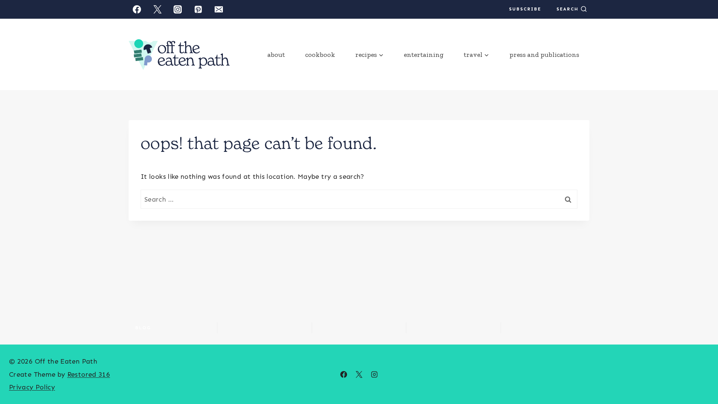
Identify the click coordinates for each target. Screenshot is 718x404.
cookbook (320, 54)
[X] (359, 374)
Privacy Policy (32, 387)
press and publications (544, 54)
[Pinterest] (198, 9)
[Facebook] (137, 9)
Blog (143, 327)
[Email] (219, 9)
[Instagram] (177, 9)
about (276, 54)
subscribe (525, 9)
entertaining (424, 54)
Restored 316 (88, 374)
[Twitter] (157, 9)
